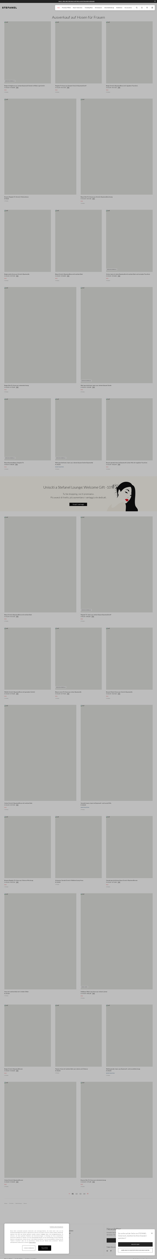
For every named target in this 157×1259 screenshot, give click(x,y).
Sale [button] (58, 7)
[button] (147, 7)
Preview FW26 (66, 7)
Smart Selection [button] (77, 7)
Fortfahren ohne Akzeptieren (56, 1226)
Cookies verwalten (29, 1248)
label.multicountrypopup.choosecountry (135, 1250)
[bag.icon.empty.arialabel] (152, 7)
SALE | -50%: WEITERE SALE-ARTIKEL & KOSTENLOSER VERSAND (77, 1)
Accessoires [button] (128, 7)
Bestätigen (135, 1244)
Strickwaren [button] (98, 7)
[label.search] (136, 7)
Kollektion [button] (119, 7)
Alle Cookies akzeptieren (44, 1248)
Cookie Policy (32, 1242)
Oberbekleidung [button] (109, 7)
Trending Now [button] (89, 7)
